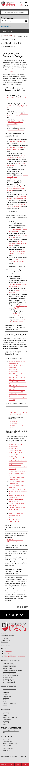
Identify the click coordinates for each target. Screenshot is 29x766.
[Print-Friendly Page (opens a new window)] (24, 36)
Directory (5, 715)
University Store (8, 651)
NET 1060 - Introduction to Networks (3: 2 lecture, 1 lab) (18, 243)
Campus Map (6, 712)
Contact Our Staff (7, 750)
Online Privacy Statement (9, 682)
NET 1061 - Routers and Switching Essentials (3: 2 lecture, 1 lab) (17, 251)
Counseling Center (7, 696)
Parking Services (7, 745)
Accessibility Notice (7, 677)
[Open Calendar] (21, 4)
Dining (4, 701)
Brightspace (6, 692)
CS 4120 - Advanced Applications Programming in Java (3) (16, 198)
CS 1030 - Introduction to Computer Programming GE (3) (18, 229)
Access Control (6, 747)
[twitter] (9, 614)
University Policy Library (9, 681)
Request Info (3, 764)
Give (25, 764)
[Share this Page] (22, 36)
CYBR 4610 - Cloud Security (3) (17, 489)
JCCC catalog (13, 72)
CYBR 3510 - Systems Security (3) (18, 378)
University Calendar (7, 714)
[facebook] (6, 614)
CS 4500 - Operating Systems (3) (18, 461)
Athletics (5, 705)
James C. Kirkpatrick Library (10, 717)
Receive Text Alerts (7, 741)
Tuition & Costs (8, 655)
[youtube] (13, 614)
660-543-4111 (4, 642)
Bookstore (5, 691)
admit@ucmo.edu (5, 645)
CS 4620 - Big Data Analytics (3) (18, 471)
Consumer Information (8, 663)
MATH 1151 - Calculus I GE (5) (16, 130)
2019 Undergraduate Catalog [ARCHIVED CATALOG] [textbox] (15, 12)
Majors (4, 724)
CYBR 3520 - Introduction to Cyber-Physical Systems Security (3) (17, 382)
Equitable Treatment (7, 668)
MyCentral (5, 694)
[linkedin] (17, 614)
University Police (7, 740)
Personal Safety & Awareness (10, 743)
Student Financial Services (9, 703)
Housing (5, 699)
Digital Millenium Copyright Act (10, 675)
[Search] (26, 21)
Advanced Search (6, 26)
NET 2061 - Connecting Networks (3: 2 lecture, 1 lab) (17, 157)
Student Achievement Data (9, 665)
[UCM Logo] (14, 627)
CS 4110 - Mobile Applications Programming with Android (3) (15, 188)
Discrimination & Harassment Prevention (13, 670)
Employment (7, 653)
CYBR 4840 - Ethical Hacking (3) (18, 141)
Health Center (6, 698)
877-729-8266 (4, 638)
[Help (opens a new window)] (26, 36)
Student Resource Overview (9, 689)
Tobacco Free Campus (8, 679)
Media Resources (7, 719)
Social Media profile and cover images (14, 656)
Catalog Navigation (8, 31)
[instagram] (21, 614)
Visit (11, 764)
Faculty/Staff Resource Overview (11, 731)
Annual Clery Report (7, 748)
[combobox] (14, 12)
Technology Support (7, 722)
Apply (18, 764)
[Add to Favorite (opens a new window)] (20, 36)
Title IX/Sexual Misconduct (9, 666)
